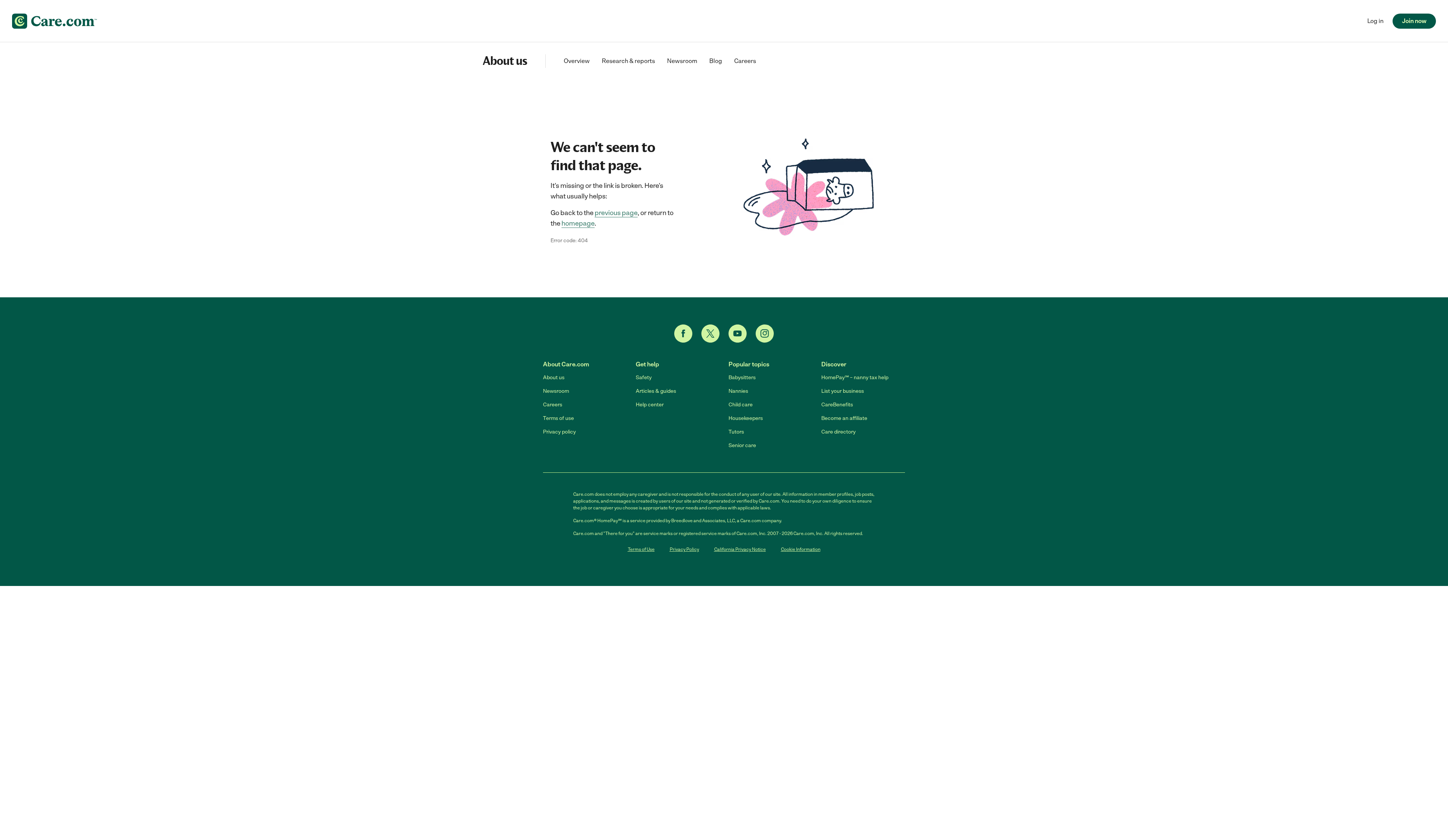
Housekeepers (746, 418)
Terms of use (558, 418)
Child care (741, 404)
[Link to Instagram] (765, 333)
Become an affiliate (844, 418)
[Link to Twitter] (710, 333)
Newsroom (682, 61)
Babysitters (742, 377)
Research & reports (628, 61)
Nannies (738, 391)
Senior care (742, 445)
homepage (578, 223)
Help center (650, 404)
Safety (644, 377)
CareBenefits (837, 404)
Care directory (838, 432)
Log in (1375, 21)
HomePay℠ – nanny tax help (854, 377)
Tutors (736, 432)
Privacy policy (559, 432)
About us (553, 377)
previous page (616, 213)
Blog (715, 61)
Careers (745, 61)
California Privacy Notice (740, 549)
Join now (1414, 21)
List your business (842, 391)
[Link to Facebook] (683, 333)
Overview (577, 61)
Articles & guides (656, 391)
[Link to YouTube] (738, 333)
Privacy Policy (684, 549)
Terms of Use (641, 549)
